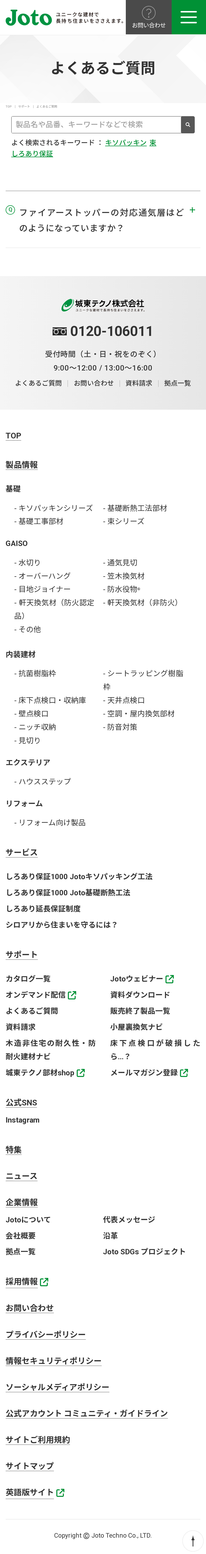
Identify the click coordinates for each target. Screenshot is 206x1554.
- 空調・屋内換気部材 (139, 713)
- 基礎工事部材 (39, 521)
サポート (24, 106)
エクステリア (28, 762)
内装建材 (21, 654)
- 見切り (27, 740)
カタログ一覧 (28, 978)
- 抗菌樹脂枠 (35, 673)
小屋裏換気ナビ (136, 1027)
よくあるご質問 (38, 383)
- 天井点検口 (124, 700)
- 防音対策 (120, 727)
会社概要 (21, 1236)
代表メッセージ (129, 1219)
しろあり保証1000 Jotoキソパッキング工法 (79, 876)
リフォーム (24, 803)
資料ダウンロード (140, 995)
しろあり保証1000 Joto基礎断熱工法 (68, 892)
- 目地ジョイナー (42, 589)
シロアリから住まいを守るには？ (62, 925)
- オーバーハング (42, 576)
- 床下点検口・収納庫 (50, 700)
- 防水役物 (121, 589)
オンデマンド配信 (36, 995)
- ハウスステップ (42, 781)
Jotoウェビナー (136, 978)
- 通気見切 (120, 562)
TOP (9, 106)
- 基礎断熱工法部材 (135, 508)
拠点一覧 (177, 383)
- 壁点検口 (31, 713)
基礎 (13, 489)
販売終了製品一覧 (140, 1011)
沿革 (110, 1236)
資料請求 (139, 383)
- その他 (27, 629)
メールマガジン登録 (144, 1072)
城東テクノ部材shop (40, 1072)
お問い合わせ (94, 383)
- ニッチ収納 (35, 727)
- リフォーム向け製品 (50, 822)
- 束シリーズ (124, 521)
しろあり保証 (32, 154)
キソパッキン (126, 143)
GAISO (17, 543)
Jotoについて (28, 1219)
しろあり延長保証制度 (43, 908)
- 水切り (27, 562)
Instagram (23, 1120)
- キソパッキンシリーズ (53, 508)
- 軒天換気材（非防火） (142, 602)
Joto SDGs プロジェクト (144, 1251)
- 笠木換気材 (124, 576)
